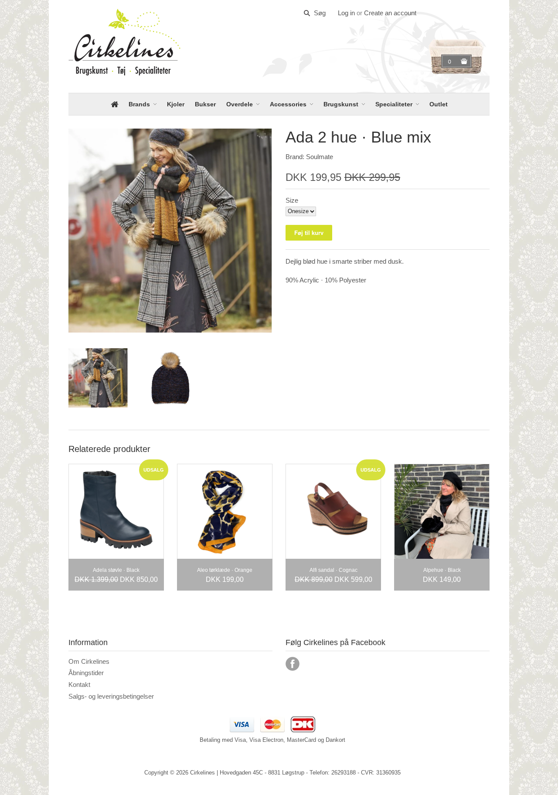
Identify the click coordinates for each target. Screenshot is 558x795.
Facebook (292, 664)
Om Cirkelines (88, 661)
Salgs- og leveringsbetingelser (111, 696)
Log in (346, 13)
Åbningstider (86, 672)
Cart (450, 61)
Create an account (390, 13)
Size (292, 200)
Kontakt (79, 684)
